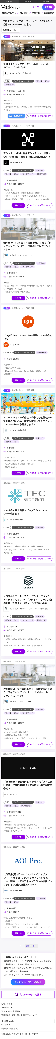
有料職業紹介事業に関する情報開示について (19, 1015)
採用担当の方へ (7, 1007)
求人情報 (24, 13)
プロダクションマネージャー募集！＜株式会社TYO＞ (27, 337)
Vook (11, 1021)
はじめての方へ (8, 13)
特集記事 (36, 13)
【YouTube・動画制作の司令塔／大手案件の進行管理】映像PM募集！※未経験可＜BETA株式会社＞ (27, 785)
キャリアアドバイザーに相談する (28, 982)
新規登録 (48, 7)
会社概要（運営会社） (10, 1028)
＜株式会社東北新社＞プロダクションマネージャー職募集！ (26, 512)
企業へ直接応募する (16, 116)
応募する (18, 205)
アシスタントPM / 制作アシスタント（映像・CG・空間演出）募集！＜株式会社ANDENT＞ (27, 155)
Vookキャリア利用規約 (10, 1011)
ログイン (36, 7)
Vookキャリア (47, 1)
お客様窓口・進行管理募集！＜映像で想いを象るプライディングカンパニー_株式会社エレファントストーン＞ (27, 692)
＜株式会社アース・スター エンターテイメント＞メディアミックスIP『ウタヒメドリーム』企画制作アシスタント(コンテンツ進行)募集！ (27, 599)
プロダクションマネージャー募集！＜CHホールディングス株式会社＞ (27, 66)
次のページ (30, 946)
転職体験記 (49, 13)
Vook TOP (9, 1)
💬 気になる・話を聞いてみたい (39, 116)
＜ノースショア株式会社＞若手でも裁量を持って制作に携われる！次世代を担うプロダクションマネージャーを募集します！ (27, 421)
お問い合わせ (6, 1004)
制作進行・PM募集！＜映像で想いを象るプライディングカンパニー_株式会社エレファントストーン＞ (27, 246)
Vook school (27, 1)
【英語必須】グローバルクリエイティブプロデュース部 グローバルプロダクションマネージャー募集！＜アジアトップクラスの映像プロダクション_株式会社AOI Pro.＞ (27, 879)
